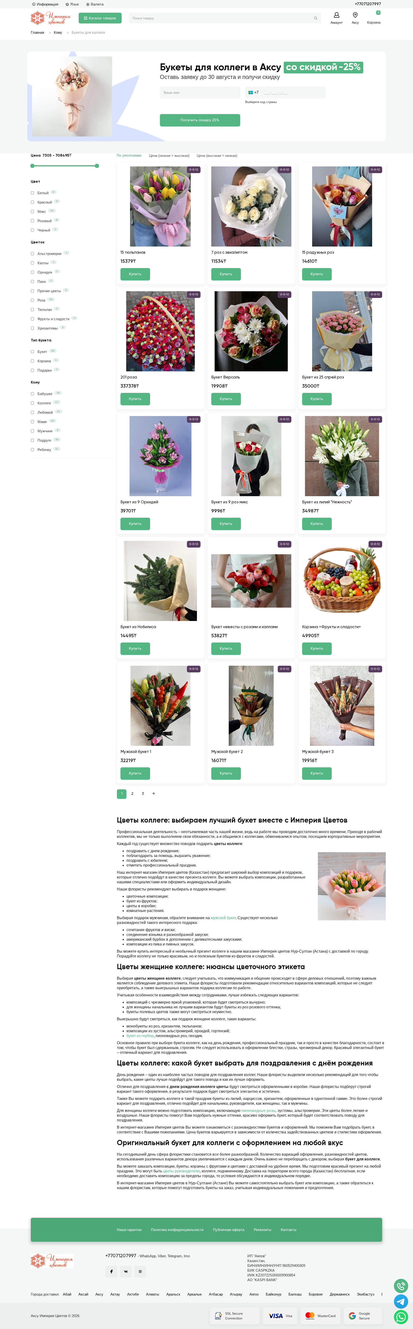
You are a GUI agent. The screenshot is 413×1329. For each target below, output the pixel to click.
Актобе (133, 1294)
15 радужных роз (318, 253)
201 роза (128, 377)
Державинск (340, 1294)
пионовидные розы (258, 1111)
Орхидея (48, 272)
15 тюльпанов (133, 253)
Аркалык (194, 1294)
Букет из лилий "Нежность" (327, 502)
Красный (48, 202)
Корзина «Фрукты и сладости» (331, 627)
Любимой (49, 412)
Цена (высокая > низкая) (217, 156)
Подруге (48, 440)
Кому (58, 32)
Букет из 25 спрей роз (323, 377)
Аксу (99, 1294)
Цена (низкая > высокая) (169, 156)
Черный (47, 230)
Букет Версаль (225, 377)
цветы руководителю (181, 1171)
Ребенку (48, 449)
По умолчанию (129, 155)
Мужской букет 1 (135, 752)
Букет (46, 351)
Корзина (47, 361)
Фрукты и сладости (56, 319)
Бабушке (49, 393)
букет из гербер (140, 1036)
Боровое (316, 1294)
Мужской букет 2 (227, 752)
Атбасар (216, 1294)
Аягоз (254, 1294)
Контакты (288, 1230)
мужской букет (223, 918)
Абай (67, 1294)
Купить (135, 274)
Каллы (46, 263)
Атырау (236, 1294)
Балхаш (295, 1294)
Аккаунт (336, 22)
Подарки (47, 370)
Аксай (83, 1294)
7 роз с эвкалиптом (229, 253)
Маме (46, 421)
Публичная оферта (228, 1230)
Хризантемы (51, 328)
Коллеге (48, 403)
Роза (45, 300)
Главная (37, 32)
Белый (46, 193)
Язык (74, 4)
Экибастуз (365, 1294)
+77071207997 (368, 4)
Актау (115, 1294)
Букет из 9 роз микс (229, 502)
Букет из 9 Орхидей (139, 502)
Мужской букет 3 (318, 752)
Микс (45, 211)
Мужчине (48, 431)
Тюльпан (48, 309)
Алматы (152, 1294)
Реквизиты (262, 1230)
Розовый (47, 221)
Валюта (97, 4)
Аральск (173, 1294)
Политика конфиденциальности (177, 1230)
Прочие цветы (52, 291)
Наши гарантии (129, 1230)
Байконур (273, 1294)
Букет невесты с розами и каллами (244, 627)
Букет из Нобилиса (138, 627)
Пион (45, 281)
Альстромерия (52, 253)
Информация (47, 4)
